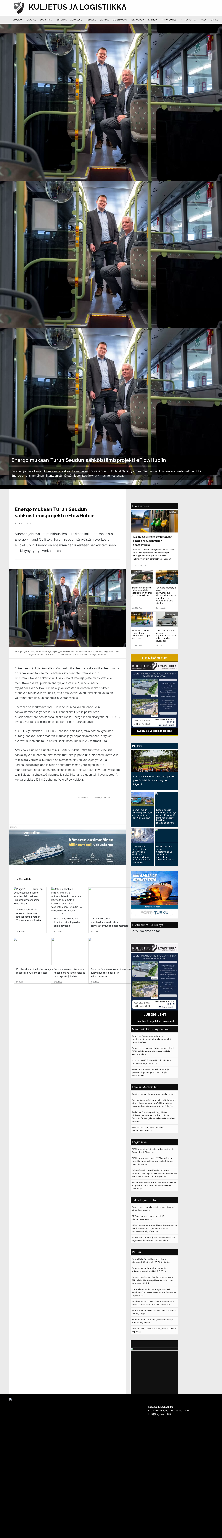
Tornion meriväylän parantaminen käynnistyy (154, 1094)
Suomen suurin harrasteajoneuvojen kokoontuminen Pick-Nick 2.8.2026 (142, 814)
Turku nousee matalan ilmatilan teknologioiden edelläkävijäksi (67, 922)
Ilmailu (91, 19)
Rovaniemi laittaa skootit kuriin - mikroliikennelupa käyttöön (141, 634)
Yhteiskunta (188, 19)
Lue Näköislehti (154, 658)
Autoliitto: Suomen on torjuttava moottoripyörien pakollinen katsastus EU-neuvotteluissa (152, 1039)
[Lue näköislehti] (154, 695)
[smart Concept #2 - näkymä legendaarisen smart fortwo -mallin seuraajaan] (167, 619)
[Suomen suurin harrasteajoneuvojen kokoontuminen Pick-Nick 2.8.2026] (142, 799)
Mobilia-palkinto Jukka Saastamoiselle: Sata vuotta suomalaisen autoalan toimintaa (165, 853)
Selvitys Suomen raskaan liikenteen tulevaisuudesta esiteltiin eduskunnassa (111, 973)
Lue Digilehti (155, 1015)
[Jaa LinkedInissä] (101, 806)
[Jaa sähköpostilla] (111, 806)
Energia (153, 19)
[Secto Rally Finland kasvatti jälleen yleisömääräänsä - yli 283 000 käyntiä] (154, 761)
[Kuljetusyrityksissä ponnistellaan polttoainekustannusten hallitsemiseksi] (154, 521)
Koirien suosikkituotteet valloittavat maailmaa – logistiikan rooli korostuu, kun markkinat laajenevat (154, 1185)
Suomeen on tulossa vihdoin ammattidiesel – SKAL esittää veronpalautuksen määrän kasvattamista (153, 1051)
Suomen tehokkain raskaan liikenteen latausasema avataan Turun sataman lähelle (28, 915)
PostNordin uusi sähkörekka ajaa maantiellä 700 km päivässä (34, 971)
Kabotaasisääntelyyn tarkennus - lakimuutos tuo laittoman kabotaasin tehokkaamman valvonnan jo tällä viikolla (166, 595)
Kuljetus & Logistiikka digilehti (154, 730)
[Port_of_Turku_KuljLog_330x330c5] (154, 896)
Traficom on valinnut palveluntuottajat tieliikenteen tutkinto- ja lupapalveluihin (142, 591)
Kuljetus (31, 19)
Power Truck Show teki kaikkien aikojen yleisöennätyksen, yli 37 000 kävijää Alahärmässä (151, 1072)
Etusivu (17, 19)
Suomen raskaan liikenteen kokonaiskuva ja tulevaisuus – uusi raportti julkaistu (70, 973)
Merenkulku (120, 19)
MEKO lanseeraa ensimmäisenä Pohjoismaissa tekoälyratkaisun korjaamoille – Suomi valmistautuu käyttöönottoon (154, 1228)
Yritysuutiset (169, 19)
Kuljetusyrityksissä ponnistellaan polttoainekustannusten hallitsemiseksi (152, 540)
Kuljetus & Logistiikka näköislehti (156, 1021)
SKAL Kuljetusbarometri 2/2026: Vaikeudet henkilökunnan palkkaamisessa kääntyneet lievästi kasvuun (152, 1161)
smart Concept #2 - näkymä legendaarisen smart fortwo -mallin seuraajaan (166, 635)
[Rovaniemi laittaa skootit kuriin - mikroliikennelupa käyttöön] (142, 619)
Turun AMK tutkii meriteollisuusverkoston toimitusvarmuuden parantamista (109, 922)
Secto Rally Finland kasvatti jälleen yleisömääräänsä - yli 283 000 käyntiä (154, 780)
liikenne (62, 19)
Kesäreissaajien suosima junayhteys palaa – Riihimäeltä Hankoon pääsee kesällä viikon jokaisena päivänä (166, 816)
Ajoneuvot (77, 19)
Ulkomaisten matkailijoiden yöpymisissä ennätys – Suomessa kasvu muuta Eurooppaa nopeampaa (141, 854)
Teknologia (138, 19)
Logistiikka (46, 19)
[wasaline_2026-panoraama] (67, 849)
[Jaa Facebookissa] (90, 806)
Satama (104, 19)
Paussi (203, 19)
